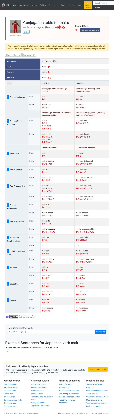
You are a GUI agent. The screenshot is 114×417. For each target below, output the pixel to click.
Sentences (53, 5)
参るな (78, 155)
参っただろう (47, 191)
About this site (92, 394)
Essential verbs (10, 390)
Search (97, 7)
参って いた (46, 223)
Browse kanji (64, 387)
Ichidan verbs (9, 397)
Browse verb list (29, 55)
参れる (44, 270)
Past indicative (37, 390)
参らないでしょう (83, 136)
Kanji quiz (90, 387)
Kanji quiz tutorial (93, 406)
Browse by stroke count (69, 390)
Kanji (63, 5)
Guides (43, 5)
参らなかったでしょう (85, 199)
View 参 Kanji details (90, 30)
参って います (47, 215)
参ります (45, 107)
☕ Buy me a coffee (98, 369)
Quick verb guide (38, 384)
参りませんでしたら (84, 261)
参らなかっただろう (84, 188)
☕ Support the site (88, 5)
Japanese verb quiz (94, 384)
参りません (80, 107)
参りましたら (47, 261)
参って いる (46, 207)
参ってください (48, 164)
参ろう (44, 123)
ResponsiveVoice (24, 316)
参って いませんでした (85, 232)
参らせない (80, 286)
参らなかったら (82, 253)
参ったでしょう (48, 199)
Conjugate (100, 332)
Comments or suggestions (97, 397)
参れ (43, 155)
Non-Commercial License (26, 317)
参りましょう (47, 136)
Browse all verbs (10, 387)
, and (38, 402)
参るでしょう (47, 142)
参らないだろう (82, 123)
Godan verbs (9, 394)
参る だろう (46, 128)
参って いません (82, 215)
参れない (79, 270)
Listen (26, 32)
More (80, 5)
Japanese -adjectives (40, 406)
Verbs (34, 5)
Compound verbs (13, 400)
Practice (71, 5)
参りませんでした (83, 180)
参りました (46, 180)
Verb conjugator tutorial (96, 403)
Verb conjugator (10, 384)
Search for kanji (65, 384)
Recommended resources (97, 390)
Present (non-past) (39, 387)
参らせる (45, 286)
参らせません (81, 294)
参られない (80, 302)
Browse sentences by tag (69, 397)
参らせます (46, 294)
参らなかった (81, 172)
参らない (79, 99)
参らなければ (81, 240)
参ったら (45, 253)
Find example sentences (69, 394)
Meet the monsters (15, 35)
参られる (45, 302)
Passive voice (37, 394)
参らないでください (84, 164)
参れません (80, 278)
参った (44, 172)
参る (43, 99)
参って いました (48, 232)
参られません (81, 310)
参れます (45, 278)
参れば (44, 240)
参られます (46, 310)
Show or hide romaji (13, 55)
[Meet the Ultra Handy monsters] (15, 26)
